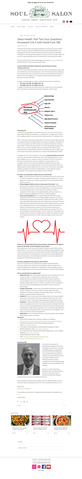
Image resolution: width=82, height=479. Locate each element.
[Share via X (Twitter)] (21, 401)
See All (69, 412)
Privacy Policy (41, 470)
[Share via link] (27, 401)
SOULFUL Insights (21, 26)
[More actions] (64, 35)
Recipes (51, 26)
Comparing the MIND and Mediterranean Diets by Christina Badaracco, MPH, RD (61, 428)
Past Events (30, 26)
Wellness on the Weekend (41, 26)
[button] (69, 26)
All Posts (13, 26)
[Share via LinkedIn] (24, 401)
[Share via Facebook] (18, 401)
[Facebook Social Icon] (44, 467)
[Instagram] (63, 21)
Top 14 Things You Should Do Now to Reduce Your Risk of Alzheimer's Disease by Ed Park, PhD (40, 428)
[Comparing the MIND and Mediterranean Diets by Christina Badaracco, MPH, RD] (62, 420)
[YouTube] (70, 21)
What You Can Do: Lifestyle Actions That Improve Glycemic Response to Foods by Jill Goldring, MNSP (19, 428)
